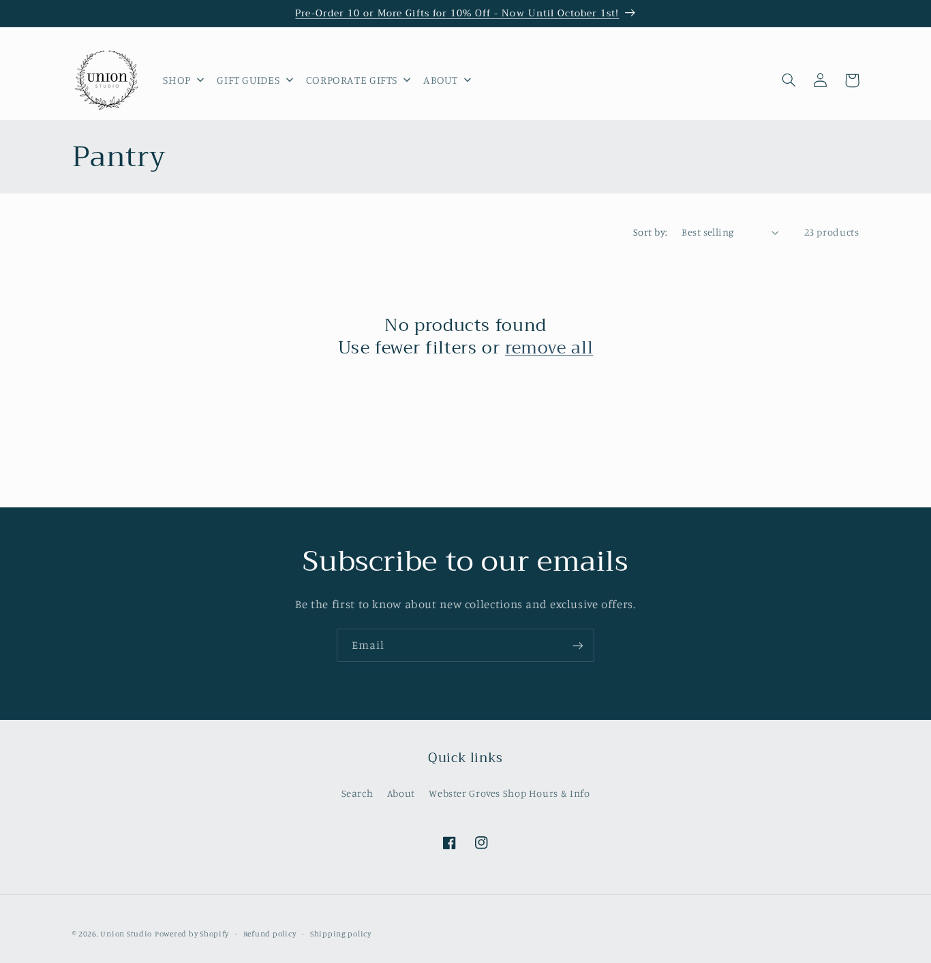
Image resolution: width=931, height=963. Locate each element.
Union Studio (126, 933)
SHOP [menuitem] (177, 79)
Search (357, 792)
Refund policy (269, 933)
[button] (789, 80)
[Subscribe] (578, 645)
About (401, 792)
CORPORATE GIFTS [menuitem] (351, 79)
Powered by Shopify (192, 933)
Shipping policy (340, 933)
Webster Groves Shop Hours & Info (509, 792)
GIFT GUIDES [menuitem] (248, 79)
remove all (549, 348)
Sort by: (650, 232)
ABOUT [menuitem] (440, 79)
